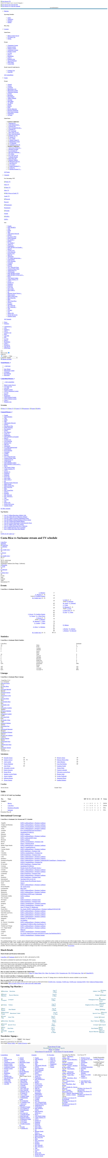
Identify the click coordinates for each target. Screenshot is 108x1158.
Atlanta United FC (14, 140)
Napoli (9, 104)
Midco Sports (11, 295)
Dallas (22, 1111)
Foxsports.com (36, 933)
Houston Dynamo (13, 149)
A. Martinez (4, 546)
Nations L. (7, 329)
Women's (6, 323)
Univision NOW (81, 982)
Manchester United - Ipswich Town (68, 1072)
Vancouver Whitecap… (15, 147)
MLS (5, 334)
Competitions (4, 378)
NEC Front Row (12, 301)
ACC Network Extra (13, 267)
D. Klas (65, 612)
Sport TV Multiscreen (32, 907)
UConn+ (10, 310)
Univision (10, 262)
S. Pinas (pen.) (5, 572)
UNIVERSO (11, 259)
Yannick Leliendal (62, 770)
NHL (89, 1082)
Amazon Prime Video (13, 269)
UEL (5, 328)
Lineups (3, 579)
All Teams (7, 172)
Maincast (22, 929)
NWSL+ (10, 302)
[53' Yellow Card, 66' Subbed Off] (5, 720)
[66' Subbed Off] (5, 701)
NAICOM (57, 909)
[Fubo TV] (4, 408)
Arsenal (10, 84)
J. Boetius (65, 629)
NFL (86, 1082)
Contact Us (84, 1077)
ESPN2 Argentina (25, 826)
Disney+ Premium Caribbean (38, 823)
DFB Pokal (11, 62)
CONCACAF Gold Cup (7, 533)
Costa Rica (4, 542)
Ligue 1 (10, 57)
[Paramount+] (25, 408)
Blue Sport (23, 888)
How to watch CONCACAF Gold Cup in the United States (25, 983)
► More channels (5, 508)
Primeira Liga (11, 59)
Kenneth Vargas (8, 757)
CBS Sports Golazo (13, 278)
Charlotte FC (12, 129)
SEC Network (11, 305)
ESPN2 (10, 235)
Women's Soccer (85, 1058)
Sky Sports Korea (25, 886)
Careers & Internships (87, 1067)
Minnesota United (26, 1119)
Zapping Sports (12, 316)
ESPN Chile (23, 851)
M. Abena (65, 603)
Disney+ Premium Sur (36, 853)
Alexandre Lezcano (9, 768)
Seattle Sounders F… (15, 166)
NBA (82, 1082)
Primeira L (7, 345)
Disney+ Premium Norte (34, 855)
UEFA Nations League (10, 399)
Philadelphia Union (14, 141)
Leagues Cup (11, 70)
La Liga (10, 53)
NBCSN (10, 255)
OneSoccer (32, 847)
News (5, 322)
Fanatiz (9, 226)
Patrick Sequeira (8, 770)
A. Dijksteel (72, 603)
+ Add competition (9, 382)
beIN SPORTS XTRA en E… (16, 275)
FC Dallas (11, 154)
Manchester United (13, 90)
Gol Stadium (23, 920)
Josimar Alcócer (8, 760)
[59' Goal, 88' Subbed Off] (6, 729)
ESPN (9, 230)
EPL (5, 337)
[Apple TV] (17, 408)
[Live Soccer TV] (6, 1)
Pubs (82, 1070)
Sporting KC (24, 1128)
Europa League (12, 47)
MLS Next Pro (12, 298)
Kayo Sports (23, 830)
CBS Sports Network (13, 233)
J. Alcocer (3, 553)
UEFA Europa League (10, 397)
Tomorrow (10, 19)
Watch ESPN (27, 894)
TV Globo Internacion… (38, 1092)
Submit (19, 1039)
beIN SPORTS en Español (11, 436)
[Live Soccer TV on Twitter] (70, 1102)
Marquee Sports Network (11, 482)
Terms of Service (22, 1043)
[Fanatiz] (32, 408)
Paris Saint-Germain (13, 112)
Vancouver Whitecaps (22, 1104)
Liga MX (10, 72)
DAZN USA (11, 253)
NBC (9, 232)
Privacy (83, 1064)
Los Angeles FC (13, 151)
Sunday (10, 22)
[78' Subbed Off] (5, 686)
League (4, 356)
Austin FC (12, 167)
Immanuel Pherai (61, 778)
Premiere (10, 304)
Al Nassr (10, 115)
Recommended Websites (85, 1072)
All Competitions (8, 75)
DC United (12, 138)
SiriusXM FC (57, 933)
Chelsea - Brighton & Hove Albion (70, 1066)
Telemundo (11, 256)
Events (2, 575)
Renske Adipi (60, 774)
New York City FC (14, 132)
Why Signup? (26, 1039)
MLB (82, 1084)
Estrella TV (11, 282)
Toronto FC (12, 137)
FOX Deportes (12, 261)
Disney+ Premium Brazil (27, 843)
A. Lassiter (37, 623)
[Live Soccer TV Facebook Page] (70, 1099)
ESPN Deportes (12, 238)
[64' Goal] (5, 741)
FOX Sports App (46, 933)
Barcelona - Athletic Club (68, 1057)
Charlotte (22, 1085)
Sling (46, 973)
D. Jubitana (72, 629)
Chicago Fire (12, 126)
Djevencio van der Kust (63, 772)
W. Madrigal (36, 621)
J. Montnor (66, 630)
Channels (6, 175)
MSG (9, 299)
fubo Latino (11, 288)
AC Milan (10, 103)
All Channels (7, 319)
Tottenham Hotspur (13, 92)
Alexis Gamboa (8, 776)
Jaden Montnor (61, 762)
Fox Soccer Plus (12, 236)
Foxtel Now (34, 830)
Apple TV (10, 244)
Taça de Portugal (12, 60)
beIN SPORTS (12, 227)
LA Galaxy (12, 164)
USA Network (11, 252)
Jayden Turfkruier (62, 776)
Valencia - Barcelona (72, 1093)
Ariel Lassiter (7, 762)
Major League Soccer (13, 35)
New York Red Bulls (14, 134)
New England (24, 1084)
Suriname (3, 543)
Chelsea (10, 86)
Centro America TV (13, 279)
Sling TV (52, 1058)
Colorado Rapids (13, 157)
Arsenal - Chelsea (71, 1094)
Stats (2, 577)
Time (10, 356)
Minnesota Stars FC (14, 161)
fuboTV (10, 249)
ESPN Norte (33, 838)
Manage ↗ (7, 362)
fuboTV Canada (24, 847)
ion (8, 292)
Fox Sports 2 (11, 243)
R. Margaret (4, 569)
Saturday (10, 21)
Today (9, 17)
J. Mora (43, 623)
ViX (9, 311)
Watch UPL (11, 313)
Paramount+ (11, 246)
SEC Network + (12, 307)
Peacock (10, 266)
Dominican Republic (13, 808)
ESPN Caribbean (25, 823)
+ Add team (7, 366)
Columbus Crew (25, 1102)
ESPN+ (10, 241)
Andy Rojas (7, 766)
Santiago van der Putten (10, 774)
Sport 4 (22, 883)
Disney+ (39, 830)
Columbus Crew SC (14, 144)
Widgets (83, 1061)
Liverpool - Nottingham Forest (67, 1063)
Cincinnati (23, 1087)
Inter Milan (10, 101)
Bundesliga (11, 56)
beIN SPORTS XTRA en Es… (12, 464)
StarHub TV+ (24, 918)
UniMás (10, 264)
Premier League (12, 51)
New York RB (24, 1090)
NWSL (9, 38)
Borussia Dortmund (13, 110)
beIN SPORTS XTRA (14, 273)
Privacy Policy (11, 1043)
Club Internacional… (14, 125)
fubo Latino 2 (11, 290)
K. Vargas (32, 616)
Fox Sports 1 (11, 239)
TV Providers (50, 1055)
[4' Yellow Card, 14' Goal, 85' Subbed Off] (6, 711)
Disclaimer (84, 1065)
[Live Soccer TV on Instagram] (70, 1105)
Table (2, 580)
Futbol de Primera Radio (96, 982)
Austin (23, 1127)
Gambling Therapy (99, 1059)
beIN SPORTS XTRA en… (39, 1112)
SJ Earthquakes (24, 1110)
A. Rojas (35, 627)
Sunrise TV (43, 924)
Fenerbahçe (11, 113)
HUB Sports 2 (32, 918)
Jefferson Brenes (8, 778)
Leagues (6, 29)
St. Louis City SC (13, 155)
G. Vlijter (65, 605)
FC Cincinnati (12, 131)
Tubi (9, 308)
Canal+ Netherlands (36, 894)
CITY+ (10, 281)
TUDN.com (72, 982)
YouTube (22, 879)
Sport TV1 (23, 907)
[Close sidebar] (1, 532)
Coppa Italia (11, 63)
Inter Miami (23, 1081)
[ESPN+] (38, 408)
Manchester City (12, 89)
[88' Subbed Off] (6, 723)
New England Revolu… (15, 128)
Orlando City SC (13, 135)
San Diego (24, 1120)
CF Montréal (12, 143)
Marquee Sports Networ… (15, 293)
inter (43, 935)
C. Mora (43, 621)
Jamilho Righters (61, 780)
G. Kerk (3, 566)
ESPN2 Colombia (25, 841)
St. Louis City (24, 1113)
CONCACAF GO (30, 879)
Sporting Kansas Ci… (15, 169)
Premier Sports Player (26, 868)
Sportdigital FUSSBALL (27, 832)
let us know (71, 945)
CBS (9, 229)
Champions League (13, 45)
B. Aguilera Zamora (39, 596)
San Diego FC (13, 163)
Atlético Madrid (12, 98)
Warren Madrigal (8, 764)
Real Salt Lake (13, 158)
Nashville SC (12, 123)
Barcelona (10, 95)
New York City (24, 1088)
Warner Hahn (60, 768)
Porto (9, 107)
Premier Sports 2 (36, 868)
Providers (83, 1068)
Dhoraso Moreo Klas (62, 760)
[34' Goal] (5, 717)
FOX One (10, 287)
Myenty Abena (61, 757)
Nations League (12, 48)
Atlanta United (25, 1096)
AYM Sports (11, 272)
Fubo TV (31, 973)
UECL (6, 331)
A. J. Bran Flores (40, 616)
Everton (10, 93)
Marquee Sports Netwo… (39, 1132)
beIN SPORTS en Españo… (15, 247)
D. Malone (66, 625)
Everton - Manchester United (67, 1090)
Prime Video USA (40, 973)
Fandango (10, 284)
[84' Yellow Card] (5, 738)
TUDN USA (11, 250)
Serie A (10, 54)
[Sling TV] (10, 408)
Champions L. (8, 326)
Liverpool (10, 87)
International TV (5, 582)
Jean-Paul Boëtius (62, 764)
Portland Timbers (13, 160)
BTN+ (9, 276)
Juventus (10, 99)
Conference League (13, 50)
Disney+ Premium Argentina (38, 826)
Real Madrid (11, 96)
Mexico (10, 803)
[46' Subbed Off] (6, 732)
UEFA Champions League (11, 391)
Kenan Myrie (7, 772)
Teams (6, 78)
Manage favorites (7, 359)
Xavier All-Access (12, 315)
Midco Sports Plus (12, 296)
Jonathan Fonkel (61, 766)
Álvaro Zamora (8, 780)
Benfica (10, 106)
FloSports (10, 285)
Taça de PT (7, 346)
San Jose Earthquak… (15, 152)
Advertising (84, 1062)
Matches (6, 11)
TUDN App (65, 982)
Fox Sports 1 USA (54, 973)
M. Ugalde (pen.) (5, 549)
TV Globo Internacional (10, 447)
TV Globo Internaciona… (15, 258)
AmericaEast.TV (12, 270)
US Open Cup (11, 37)
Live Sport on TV (85, 1081)
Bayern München (12, 109)
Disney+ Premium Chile (36, 841)
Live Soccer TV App (86, 1059)
